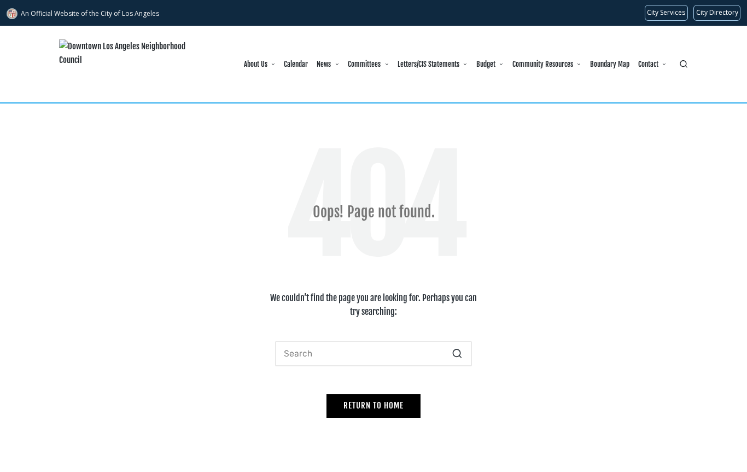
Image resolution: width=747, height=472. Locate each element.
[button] (457, 353)
